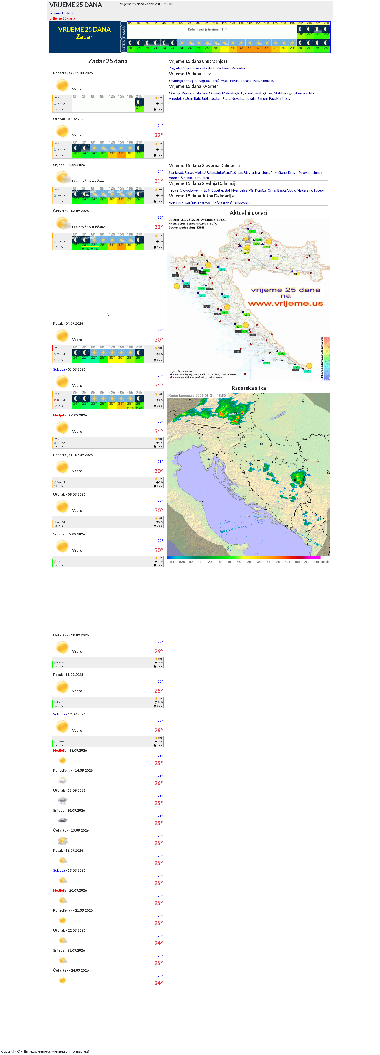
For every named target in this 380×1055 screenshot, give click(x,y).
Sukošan (222, 172)
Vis (251, 190)
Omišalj (215, 93)
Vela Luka (176, 203)
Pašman (236, 172)
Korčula (191, 203)
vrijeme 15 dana (61, 13)
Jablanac (208, 98)
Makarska (304, 190)
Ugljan (210, 172)
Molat (199, 172)
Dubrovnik (241, 203)
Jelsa (243, 190)
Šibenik (186, 178)
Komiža (260, 190)
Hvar (235, 190)
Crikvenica (299, 93)
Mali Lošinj (282, 93)
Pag (272, 98)
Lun (218, 98)
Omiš (272, 190)
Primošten (201, 178)
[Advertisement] (108, 281)
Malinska (229, 93)
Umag (188, 80)
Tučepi (318, 190)
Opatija (174, 93)
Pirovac (304, 172)
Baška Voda (286, 190)
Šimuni (263, 98)
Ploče (215, 203)
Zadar (188, 172)
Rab (197, 98)
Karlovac (223, 68)
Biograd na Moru (256, 172)
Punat (248, 93)
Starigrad (176, 172)
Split (207, 190)
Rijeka (186, 93)
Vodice (174, 178)
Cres (268, 93)
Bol (227, 190)
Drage (292, 172)
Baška (259, 93)
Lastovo (204, 203)
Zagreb (174, 68)
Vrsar (225, 80)
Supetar (217, 190)
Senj (189, 98)
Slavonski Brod (204, 68)
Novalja (250, 98)
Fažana (246, 80)
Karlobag (283, 98)
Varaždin (238, 68)
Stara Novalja (233, 98)
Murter (317, 172)
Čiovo (184, 190)
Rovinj (234, 80)
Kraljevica (200, 93)
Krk (240, 93)
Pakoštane (278, 172)
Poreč (214, 80)
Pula (256, 80)
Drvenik (196, 190)
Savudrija (176, 80)
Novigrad (202, 80)
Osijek (186, 68)
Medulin (267, 80)
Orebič (226, 203)
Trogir (173, 190)
